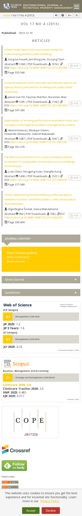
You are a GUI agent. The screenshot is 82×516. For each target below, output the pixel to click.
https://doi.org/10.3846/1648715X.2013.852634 (38, 105)
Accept (30, 510)
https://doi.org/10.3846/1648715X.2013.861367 (38, 142)
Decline (51, 510)
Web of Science (17, 305)
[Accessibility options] (62, 15)
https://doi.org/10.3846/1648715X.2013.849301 (38, 180)
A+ (69, 15)
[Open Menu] (77, 7)
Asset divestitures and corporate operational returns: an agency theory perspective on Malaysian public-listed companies (40, 87)
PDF (76, 66)
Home (7, 15)
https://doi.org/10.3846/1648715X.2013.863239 (33, 217)
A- (76, 15)
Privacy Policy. (50, 501)
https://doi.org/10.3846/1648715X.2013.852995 (38, 68)
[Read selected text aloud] (56, 15)
